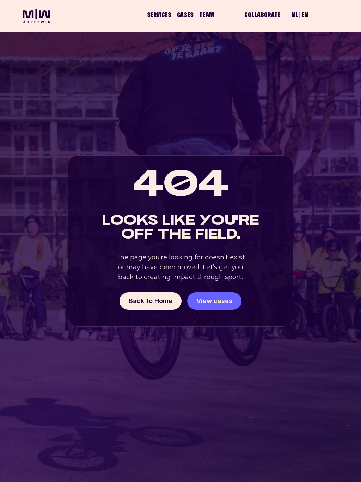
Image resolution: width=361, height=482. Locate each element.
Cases (185, 15)
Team (206, 15)
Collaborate (262, 15)
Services (159, 15)
